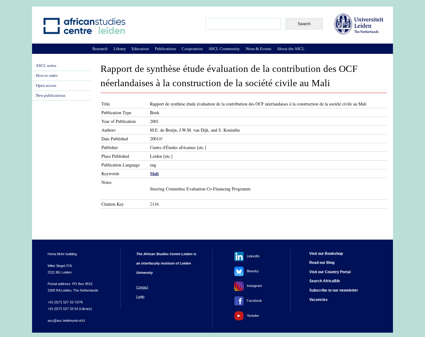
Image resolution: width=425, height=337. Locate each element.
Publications (165, 48)
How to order (47, 75)
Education (140, 48)
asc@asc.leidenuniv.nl (66, 320)
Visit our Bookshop (326, 253)
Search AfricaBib (324, 281)
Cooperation (192, 48)
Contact (142, 287)
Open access (46, 85)
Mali (154, 173)
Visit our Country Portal (330, 272)
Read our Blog (321, 262)
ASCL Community (224, 48)
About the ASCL (291, 48)
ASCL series (46, 65)
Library (120, 48)
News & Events (258, 48)
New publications (50, 95)
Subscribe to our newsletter (333, 290)
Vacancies (318, 299)
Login (140, 296)
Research (100, 48)
